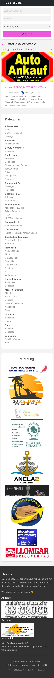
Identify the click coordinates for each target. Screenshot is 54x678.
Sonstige (9, 136)
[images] (27, 609)
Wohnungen (10, 275)
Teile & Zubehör (12, 211)
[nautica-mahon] (27, 368)
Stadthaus (9, 268)
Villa (7, 271)
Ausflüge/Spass (12, 339)
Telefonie (9, 197)
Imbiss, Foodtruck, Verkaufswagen (21, 233)
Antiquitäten (10, 282)
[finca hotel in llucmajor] (27, 413)
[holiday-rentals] (27, 390)
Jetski (7, 172)
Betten (8, 310)
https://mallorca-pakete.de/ (14, 643)
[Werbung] (27, 537)
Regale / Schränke (13, 240)
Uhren (8, 321)
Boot (7, 343)
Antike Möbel (11, 307)
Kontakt (24, 661)
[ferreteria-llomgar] (27, 552)
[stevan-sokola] (27, 490)
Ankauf (26, 93)
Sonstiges (9, 151)
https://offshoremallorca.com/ (15, 646)
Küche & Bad (11, 296)
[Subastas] (27, 434)
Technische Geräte (13, 225)
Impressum (35, 661)
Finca (7, 254)
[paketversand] (27, 512)
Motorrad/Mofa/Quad (14, 208)
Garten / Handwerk (13, 133)
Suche (28, 34)
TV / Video (10, 200)
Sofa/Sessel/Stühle (14, 303)
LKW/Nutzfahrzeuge (14, 218)
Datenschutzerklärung (18, 665)
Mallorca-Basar (14, 3)
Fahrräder (9, 328)
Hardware (9, 190)
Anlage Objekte (12, 251)
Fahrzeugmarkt (13, 93)
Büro (7, 129)
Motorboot (9, 158)
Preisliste (35, 665)
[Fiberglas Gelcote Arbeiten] (27, 467)
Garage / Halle (11, 258)
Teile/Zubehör (11, 169)
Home (16, 661)
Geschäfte (9, 261)
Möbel (8, 293)
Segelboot (10, 162)
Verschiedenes (12, 144)
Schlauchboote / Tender (16, 165)
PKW (7, 215)
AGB (44, 665)
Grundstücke (11, 265)
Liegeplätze (10, 176)
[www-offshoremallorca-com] (17, 630)
